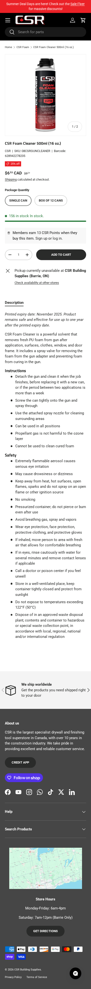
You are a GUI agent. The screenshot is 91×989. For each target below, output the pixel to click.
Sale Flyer (77, 4)
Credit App (20, 762)
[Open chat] (75, 973)
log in (57, 238)
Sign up (41, 238)
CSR (8, 151)
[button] (83, 20)
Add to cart (61, 254)
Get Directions (45, 931)
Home (8, 47)
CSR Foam (23, 47)
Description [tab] (14, 302)
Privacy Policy (13, 977)
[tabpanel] (45, 476)
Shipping (11, 179)
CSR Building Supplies (27, 969)
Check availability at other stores (37, 283)
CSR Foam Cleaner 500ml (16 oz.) (53, 47)
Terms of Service (36, 977)
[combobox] (45, 32)
